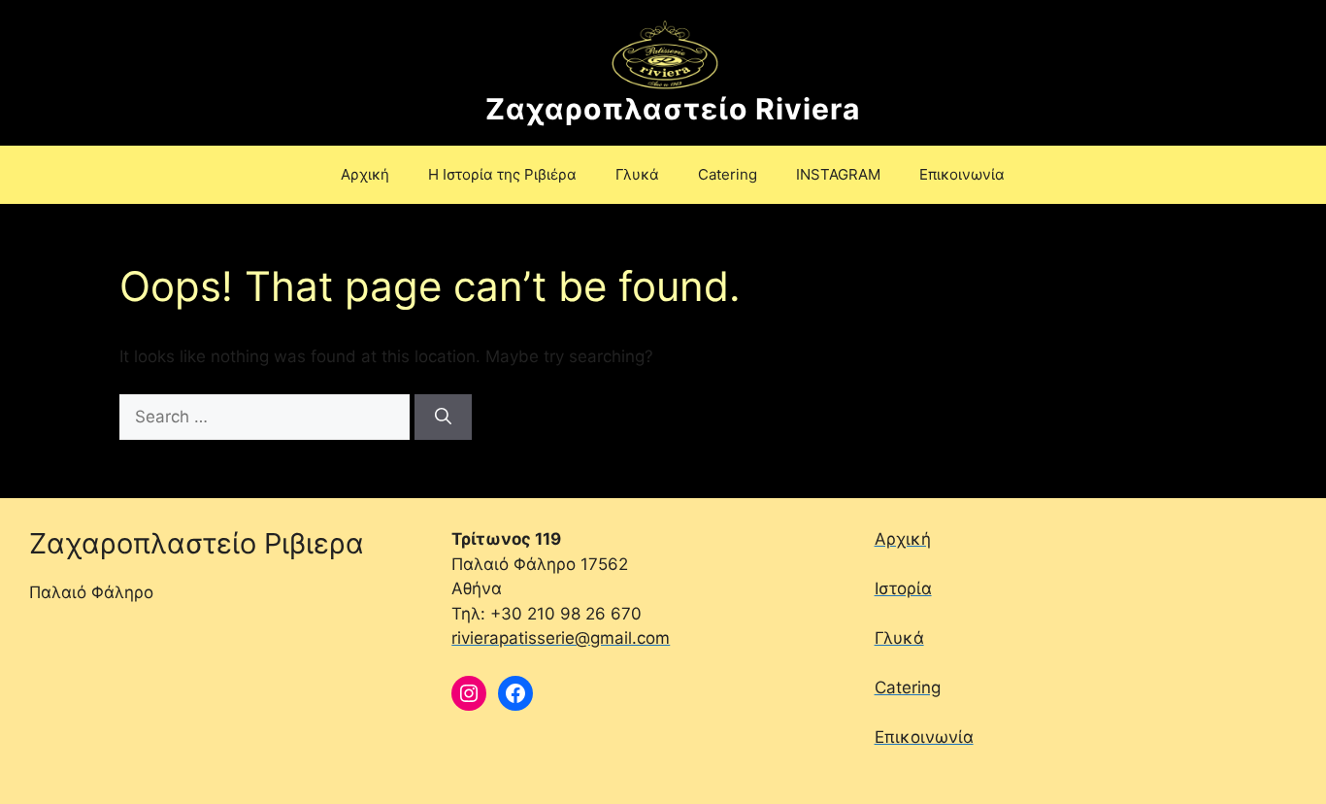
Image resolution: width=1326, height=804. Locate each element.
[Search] (443, 417)
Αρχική (365, 174)
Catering (727, 174)
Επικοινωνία (962, 174)
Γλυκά (637, 174)
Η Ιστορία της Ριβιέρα (502, 174)
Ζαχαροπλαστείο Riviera (672, 108)
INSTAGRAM (838, 174)
